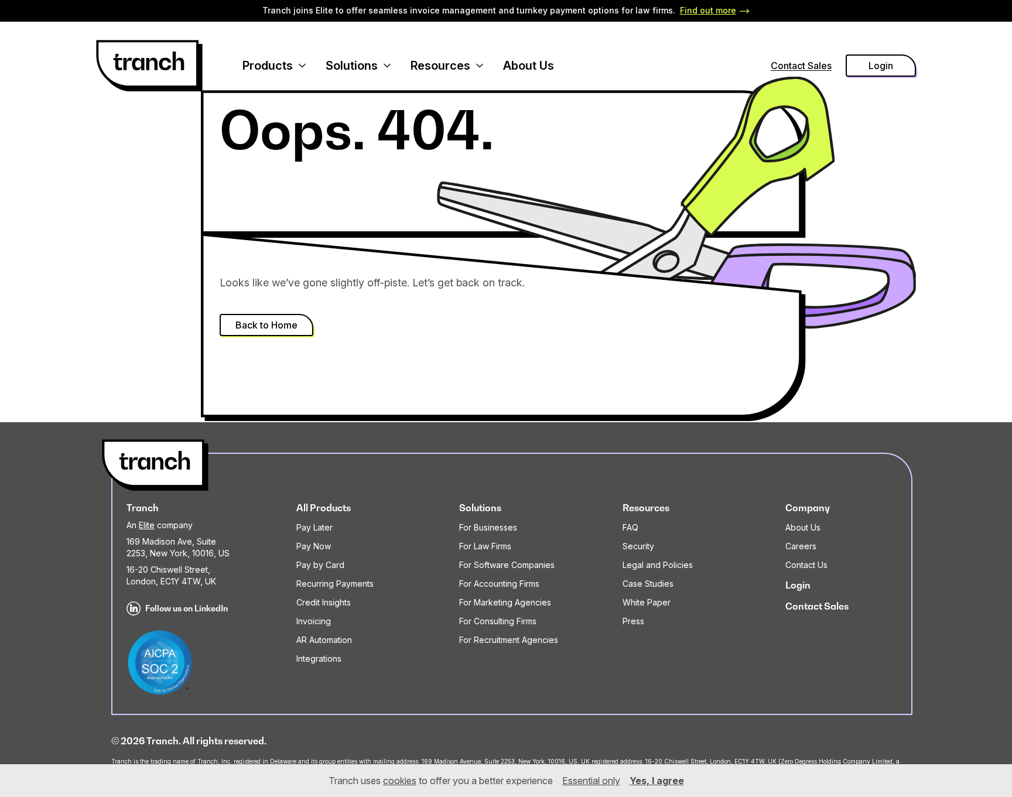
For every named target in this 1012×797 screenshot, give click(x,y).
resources (440, 66)
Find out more (708, 10)
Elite (147, 525)
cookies (399, 780)
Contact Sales (801, 65)
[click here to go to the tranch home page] (149, 65)
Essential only (591, 780)
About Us (528, 66)
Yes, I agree (657, 780)
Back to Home (266, 325)
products (267, 66)
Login (881, 65)
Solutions (352, 66)
